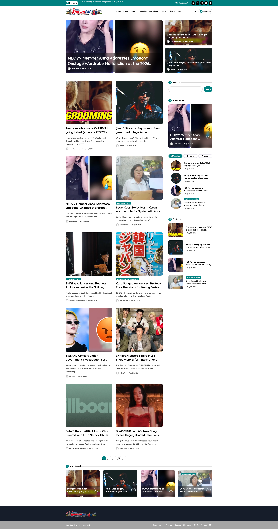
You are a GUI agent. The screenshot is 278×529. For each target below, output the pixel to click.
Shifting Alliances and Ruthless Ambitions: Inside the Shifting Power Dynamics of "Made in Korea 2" (86, 289)
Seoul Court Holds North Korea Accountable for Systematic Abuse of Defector (139, 211)
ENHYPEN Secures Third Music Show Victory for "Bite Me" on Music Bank (136, 359)
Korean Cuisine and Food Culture (127, 279)
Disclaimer (153, 11)
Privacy (172, 11)
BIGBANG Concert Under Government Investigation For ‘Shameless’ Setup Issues (85, 359)
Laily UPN (123, 373)
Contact (134, 11)
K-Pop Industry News (73, 279)
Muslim (172, 69)
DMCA (163, 11)
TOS (179, 11)
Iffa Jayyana (124, 301)
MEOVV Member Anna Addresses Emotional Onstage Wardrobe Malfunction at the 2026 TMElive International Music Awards (88, 209)
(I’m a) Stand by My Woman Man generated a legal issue (138, 130)
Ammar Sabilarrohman (77, 301)
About (125, 11)
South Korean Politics (103, 24)
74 (119, 458)
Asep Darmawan (176, 41)
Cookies (143, 11)
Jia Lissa (72, 376)
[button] (160, 46)
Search (176, 82)
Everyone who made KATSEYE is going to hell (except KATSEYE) (187, 36)
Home (118, 11)
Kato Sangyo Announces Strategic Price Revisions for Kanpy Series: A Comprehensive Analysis (139, 287)
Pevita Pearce (103, 69)
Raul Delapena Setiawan (77, 448)
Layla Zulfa (73, 221)
